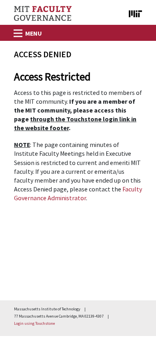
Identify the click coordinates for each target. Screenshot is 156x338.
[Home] (43, 13)
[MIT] (131, 12)
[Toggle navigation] (17, 31)
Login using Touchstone (34, 323)
